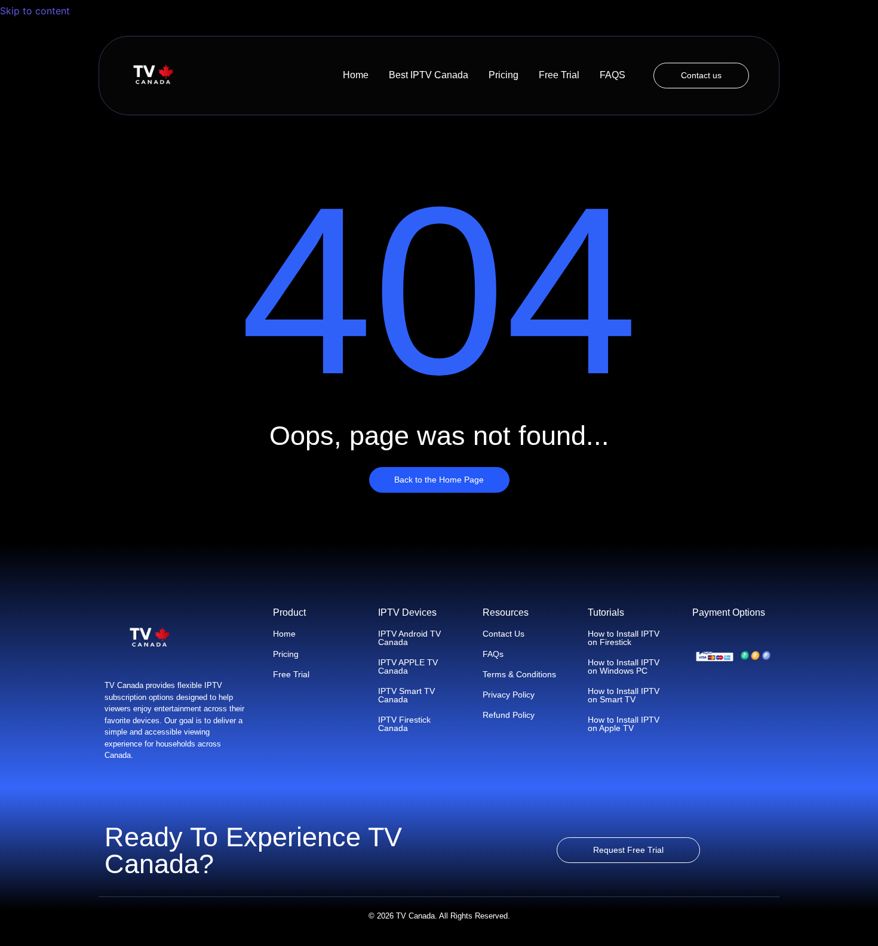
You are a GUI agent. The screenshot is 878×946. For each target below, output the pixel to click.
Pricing (503, 75)
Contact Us (503, 633)
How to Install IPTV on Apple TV (623, 724)
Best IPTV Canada (428, 75)
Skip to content (36, 11)
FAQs (493, 654)
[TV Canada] (153, 75)
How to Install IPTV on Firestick (623, 638)
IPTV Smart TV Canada (406, 695)
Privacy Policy (509, 694)
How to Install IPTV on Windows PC (623, 666)
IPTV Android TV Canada (409, 638)
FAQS (612, 75)
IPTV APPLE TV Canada (408, 666)
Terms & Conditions (519, 674)
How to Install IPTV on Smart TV (623, 695)
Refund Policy (509, 715)
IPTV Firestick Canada (404, 724)
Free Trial (559, 75)
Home (356, 75)
